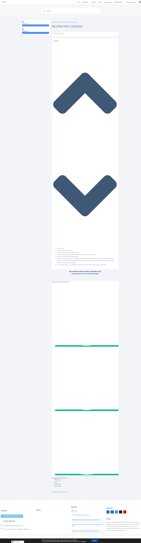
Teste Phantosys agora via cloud (80, 515)
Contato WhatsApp (9, 521)
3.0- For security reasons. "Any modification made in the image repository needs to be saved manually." (81, 264)
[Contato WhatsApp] (2, 521)
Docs (62, 22)
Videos (100, 2)
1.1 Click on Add (60, 248)
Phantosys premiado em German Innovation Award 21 (86, 519)
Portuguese (17, 541)
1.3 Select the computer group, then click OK (67, 252)
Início (79, 2)
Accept (94, 540)
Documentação (108, 2)
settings (84, 541)
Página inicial (56, 22)
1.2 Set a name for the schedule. (64, 250)
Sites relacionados (131, 2)
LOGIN (82, 273)
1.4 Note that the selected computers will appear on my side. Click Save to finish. (76, 254)
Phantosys (85, 2)
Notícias (94, 2)
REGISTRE (89, 273)
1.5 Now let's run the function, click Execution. (68, 256)
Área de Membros (118, 2)
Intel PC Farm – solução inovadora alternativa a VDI (85, 531)
